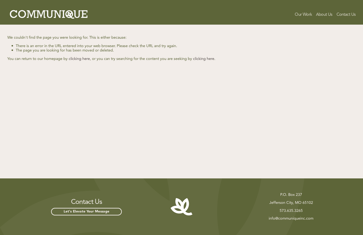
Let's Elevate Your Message (86, 211)
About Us (324, 14)
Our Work (303, 14)
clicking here (79, 59)
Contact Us (346, 14)
